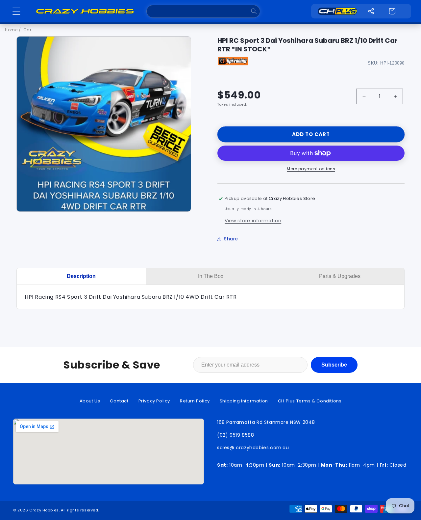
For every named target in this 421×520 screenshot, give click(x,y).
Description (81, 276)
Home (11, 30)
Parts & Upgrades (339, 276)
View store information (253, 220)
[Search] (254, 11)
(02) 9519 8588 (235, 435)
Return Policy (195, 401)
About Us (90, 401)
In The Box (210, 276)
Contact (119, 401)
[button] (16, 11)
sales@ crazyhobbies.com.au (253, 447)
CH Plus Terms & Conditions (310, 401)
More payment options (311, 169)
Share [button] (231, 238)
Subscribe (334, 365)
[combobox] (203, 11)
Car (27, 30)
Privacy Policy (154, 401)
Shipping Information (244, 401)
